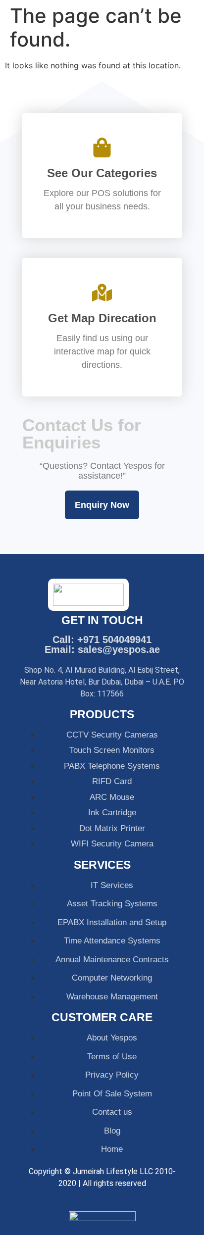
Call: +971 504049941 (102, 639)
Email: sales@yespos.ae (102, 649)
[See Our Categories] (102, 147)
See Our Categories (102, 173)
